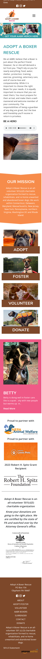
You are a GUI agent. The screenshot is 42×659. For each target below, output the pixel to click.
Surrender (21, 615)
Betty (9, 393)
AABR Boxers (20, 611)
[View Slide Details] (20, 30)
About (20, 600)
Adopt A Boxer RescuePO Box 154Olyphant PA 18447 (20, 587)
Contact (21, 619)
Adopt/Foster (20, 604)
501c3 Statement (11, 648)
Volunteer (21, 608)
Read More (9, 408)
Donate (21, 623)
